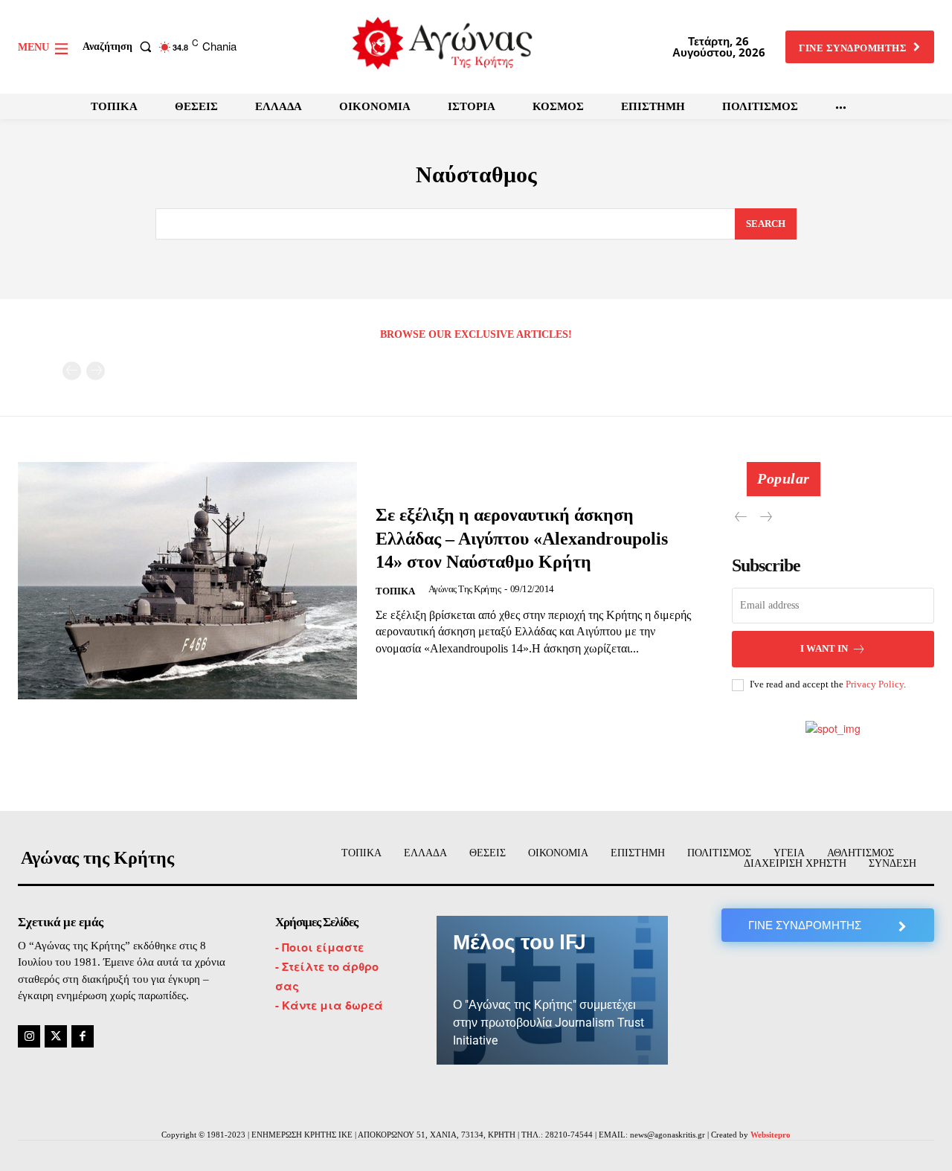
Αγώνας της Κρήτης (464, 588)
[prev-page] (71, 371)
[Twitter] (56, 1036)
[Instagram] (29, 1036)
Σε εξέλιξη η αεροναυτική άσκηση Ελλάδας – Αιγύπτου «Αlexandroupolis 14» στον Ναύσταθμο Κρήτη (522, 538)
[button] (120, 46)
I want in (824, 648)
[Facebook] (82, 1036)
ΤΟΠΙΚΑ (395, 591)
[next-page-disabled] (95, 371)
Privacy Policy (875, 684)
